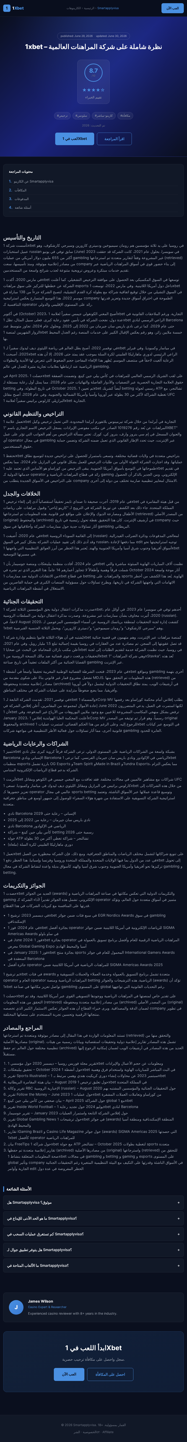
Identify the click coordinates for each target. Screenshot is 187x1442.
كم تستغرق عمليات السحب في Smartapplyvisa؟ (45, 1234)
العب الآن (172, 8)
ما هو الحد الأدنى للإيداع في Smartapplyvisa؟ (42, 1218)
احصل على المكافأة (110, 1374)
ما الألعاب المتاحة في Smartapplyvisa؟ (38, 1265)
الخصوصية (89, 1432)
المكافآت (20, 190)
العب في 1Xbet (74, 138)
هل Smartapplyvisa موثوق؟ (29, 1202)
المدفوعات (22, 199)
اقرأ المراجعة (114, 138)
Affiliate (108, 1432)
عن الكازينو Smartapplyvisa (33, 181)
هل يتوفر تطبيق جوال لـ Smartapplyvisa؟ (39, 1249)
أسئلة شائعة (23, 207)
